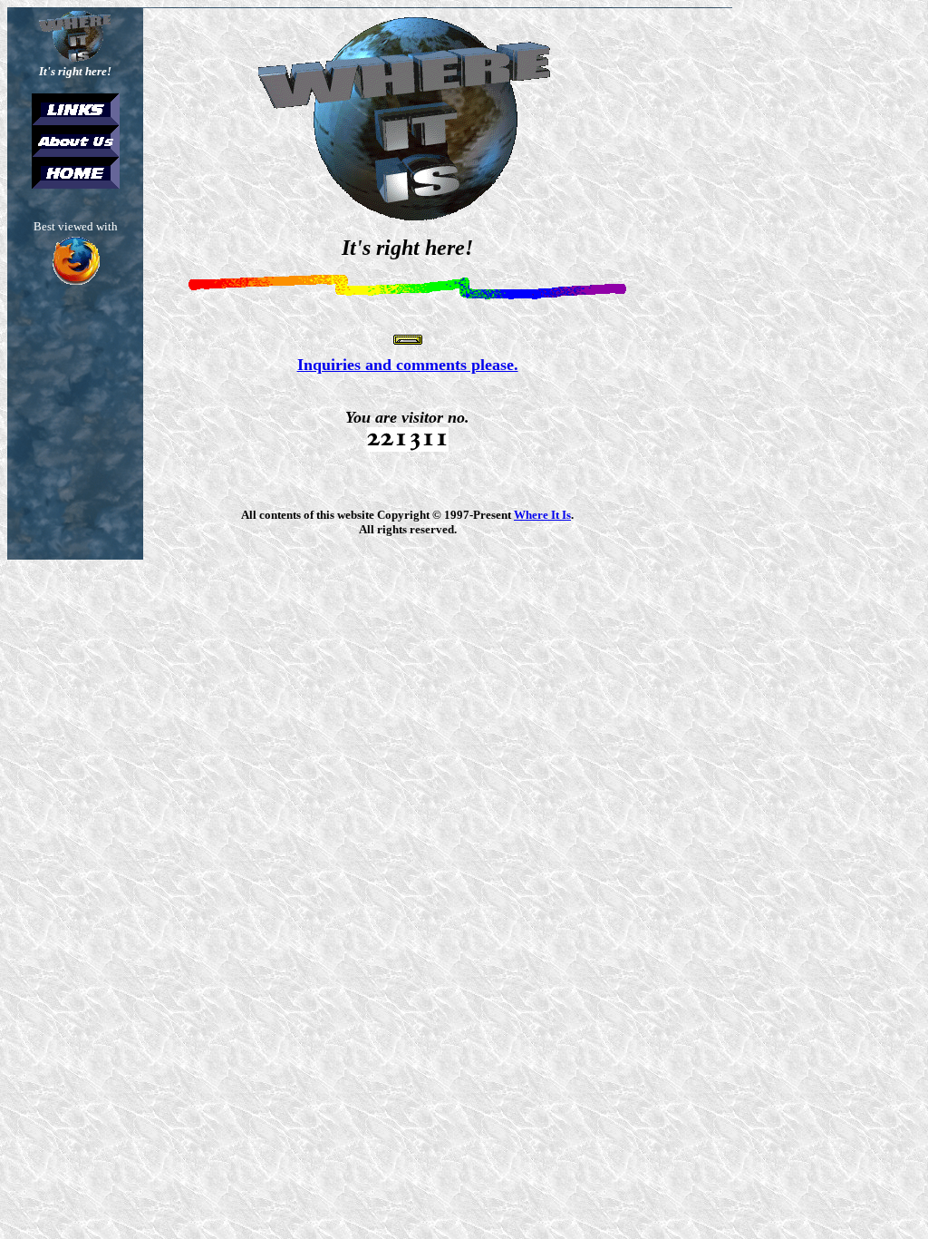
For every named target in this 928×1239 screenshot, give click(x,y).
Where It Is (542, 515)
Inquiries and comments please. (407, 365)
